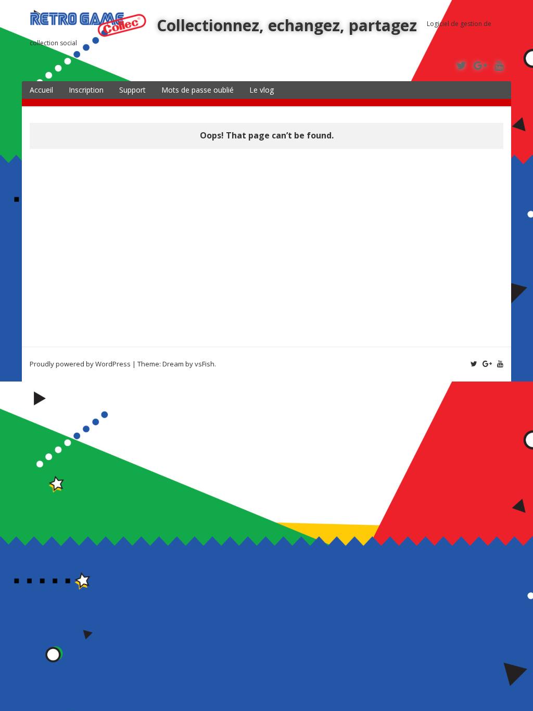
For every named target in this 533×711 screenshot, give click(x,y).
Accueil (41, 90)
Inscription (86, 90)
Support (132, 90)
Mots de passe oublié (197, 90)
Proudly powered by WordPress (80, 364)
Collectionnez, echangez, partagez (287, 25)
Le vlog (261, 90)
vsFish (204, 364)
